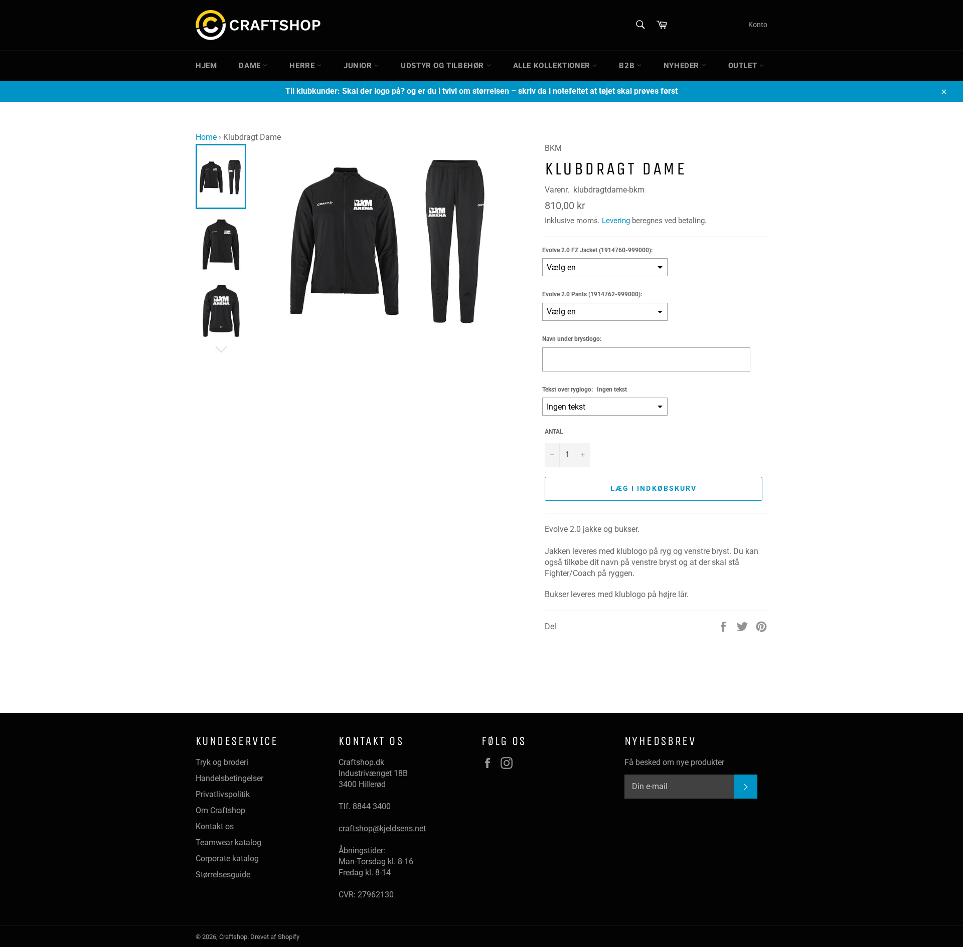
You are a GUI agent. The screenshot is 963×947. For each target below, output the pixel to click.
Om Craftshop (220, 810)
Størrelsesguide (223, 874)
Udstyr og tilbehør (443, 65)
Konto (757, 25)
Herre (303, 65)
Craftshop (233, 936)
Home (206, 137)
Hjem (206, 65)
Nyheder (683, 65)
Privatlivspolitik (223, 794)
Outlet (743, 65)
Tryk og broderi (222, 762)
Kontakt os (215, 826)
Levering (616, 220)
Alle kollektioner (553, 65)
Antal (554, 431)
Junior (359, 65)
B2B (627, 65)
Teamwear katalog (228, 842)
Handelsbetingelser (229, 778)
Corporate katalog (227, 858)
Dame (251, 65)
